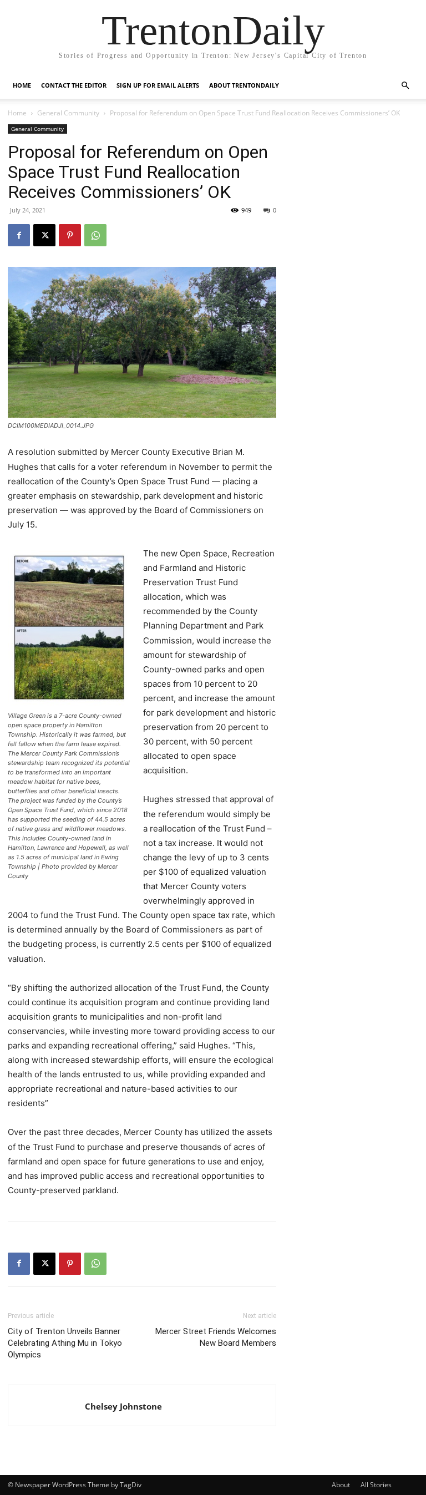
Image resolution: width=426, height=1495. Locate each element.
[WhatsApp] (95, 235)
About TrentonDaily (244, 85)
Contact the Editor (73, 85)
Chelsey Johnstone (123, 1406)
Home (22, 85)
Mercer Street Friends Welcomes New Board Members (215, 1337)
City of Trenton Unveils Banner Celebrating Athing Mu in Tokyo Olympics (65, 1343)
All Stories (376, 1484)
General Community (68, 113)
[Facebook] (19, 235)
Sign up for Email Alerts (157, 85)
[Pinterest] (70, 235)
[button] (405, 85)
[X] (44, 235)
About (341, 1484)
